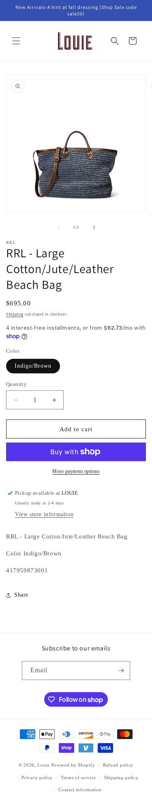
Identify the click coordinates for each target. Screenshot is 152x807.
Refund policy (118, 765)
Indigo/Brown (33, 366)
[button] (16, 41)
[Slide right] (94, 227)
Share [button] (21, 595)
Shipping (15, 314)
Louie (43, 765)
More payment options (76, 471)
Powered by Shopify (73, 765)
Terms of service (78, 777)
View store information (44, 514)
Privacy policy (37, 777)
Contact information (79, 789)
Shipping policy (121, 777)
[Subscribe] (121, 670)
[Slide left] (58, 227)
